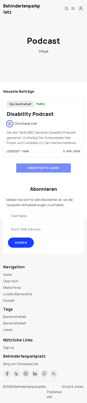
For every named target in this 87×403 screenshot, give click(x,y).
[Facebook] (7, 373)
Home (7, 274)
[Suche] (67, 8)
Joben (79, 386)
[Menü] (73, 8)
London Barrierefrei (17, 294)
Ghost (66, 386)
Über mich (10, 281)
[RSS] (53, 373)
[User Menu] (81, 8)
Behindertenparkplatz (30, 386)
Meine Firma (12, 287)
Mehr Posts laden (43, 168)
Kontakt (9, 300)
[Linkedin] (35, 373)
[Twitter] (16, 373)
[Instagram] (26, 373)
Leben (8, 329)
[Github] (44, 373)
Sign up (8, 347)
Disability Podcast (30, 113)
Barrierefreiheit (20, 104)
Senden (21, 242)
